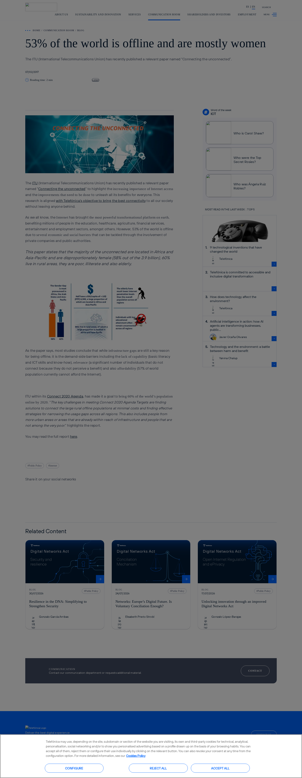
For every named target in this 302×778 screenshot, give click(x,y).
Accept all (220, 768)
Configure (74, 768)
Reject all (158, 768)
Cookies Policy (135, 756)
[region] (151, 756)
